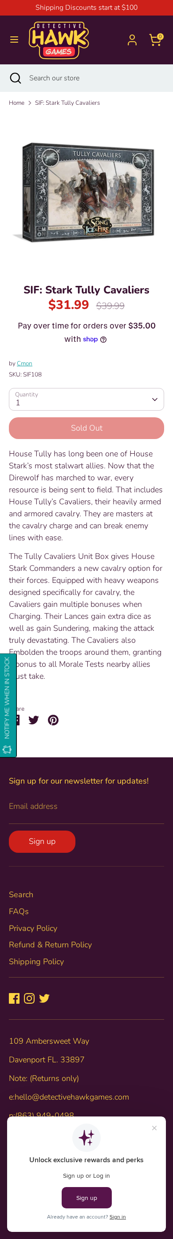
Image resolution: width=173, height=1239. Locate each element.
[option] (86, 192)
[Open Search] (15, 78)
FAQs (19, 911)
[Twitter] (44, 998)
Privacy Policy (33, 928)
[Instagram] (29, 998)
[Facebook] (14, 998)
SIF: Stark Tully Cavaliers (67, 103)
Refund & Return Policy (50, 944)
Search (21, 894)
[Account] (132, 37)
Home (16, 103)
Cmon (24, 363)
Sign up (42, 841)
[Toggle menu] (14, 40)
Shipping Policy (36, 961)
